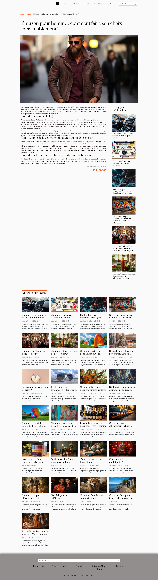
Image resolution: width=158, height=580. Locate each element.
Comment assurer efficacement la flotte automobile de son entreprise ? (119, 427)
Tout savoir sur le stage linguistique (92, 460)
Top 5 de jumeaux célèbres (60, 497)
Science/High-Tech (99, 4)
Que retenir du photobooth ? (116, 460)
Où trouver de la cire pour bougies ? (35, 388)
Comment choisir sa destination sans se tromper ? (121, 163)
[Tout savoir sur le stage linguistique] (93, 449)
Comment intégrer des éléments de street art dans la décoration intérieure (122, 219)
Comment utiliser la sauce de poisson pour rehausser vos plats (123, 276)
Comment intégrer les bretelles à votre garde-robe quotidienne (63, 426)
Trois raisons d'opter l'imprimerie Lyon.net (33, 460)
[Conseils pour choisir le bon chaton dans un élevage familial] (122, 340)
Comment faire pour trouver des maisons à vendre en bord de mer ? (122, 498)
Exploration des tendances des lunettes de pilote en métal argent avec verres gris (64, 391)
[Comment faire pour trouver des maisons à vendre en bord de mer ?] (122, 485)
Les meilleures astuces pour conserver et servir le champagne (92, 426)
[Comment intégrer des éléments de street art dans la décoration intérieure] (124, 205)
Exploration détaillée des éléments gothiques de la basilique (122, 390)
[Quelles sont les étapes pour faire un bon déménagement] (64, 449)
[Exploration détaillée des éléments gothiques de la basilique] (122, 377)
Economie (66, 4)
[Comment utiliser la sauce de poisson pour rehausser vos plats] (124, 263)
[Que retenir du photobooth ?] (122, 449)
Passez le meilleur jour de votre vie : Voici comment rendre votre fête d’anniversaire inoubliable (35, 535)
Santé (88, 4)
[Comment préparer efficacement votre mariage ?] (35, 485)
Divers (112, 4)
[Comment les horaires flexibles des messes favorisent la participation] (124, 235)
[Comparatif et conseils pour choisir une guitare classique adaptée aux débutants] (93, 377)
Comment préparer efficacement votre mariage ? (32, 498)
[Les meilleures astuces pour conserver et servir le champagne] (93, 413)
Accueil (22, 14)
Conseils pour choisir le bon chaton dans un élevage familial (121, 354)
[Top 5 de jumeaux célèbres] (64, 485)
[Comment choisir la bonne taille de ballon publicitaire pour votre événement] (35, 413)
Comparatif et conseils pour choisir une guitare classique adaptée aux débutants (92, 391)
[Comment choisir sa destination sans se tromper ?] (124, 150)
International (77, 4)
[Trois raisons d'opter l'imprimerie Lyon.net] (35, 449)
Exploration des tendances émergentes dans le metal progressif (122, 191)
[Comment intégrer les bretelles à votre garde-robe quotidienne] (64, 413)
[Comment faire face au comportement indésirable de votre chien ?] (93, 485)
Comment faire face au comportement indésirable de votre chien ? (93, 499)
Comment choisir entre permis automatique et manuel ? (122, 136)
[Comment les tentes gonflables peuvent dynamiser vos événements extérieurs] (93, 340)
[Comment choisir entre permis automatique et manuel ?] (124, 123)
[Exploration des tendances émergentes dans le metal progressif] (124, 178)
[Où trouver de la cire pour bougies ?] (35, 377)
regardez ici (71, 122)
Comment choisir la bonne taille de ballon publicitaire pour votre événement (33, 427)
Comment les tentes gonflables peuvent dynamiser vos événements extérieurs (91, 355)
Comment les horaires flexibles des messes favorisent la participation (123, 248)
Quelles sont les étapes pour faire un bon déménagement (62, 462)
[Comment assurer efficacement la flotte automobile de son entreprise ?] (122, 413)
